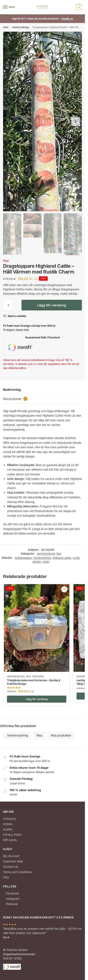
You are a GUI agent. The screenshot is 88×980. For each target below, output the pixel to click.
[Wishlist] (64, 589)
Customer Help (13, 861)
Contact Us (10, 866)
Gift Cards (10, 840)
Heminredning (20, 27)
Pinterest (12, 904)
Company (9, 818)
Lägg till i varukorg (51, 305)
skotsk (37, 561)
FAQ (6, 877)
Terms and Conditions (17, 872)
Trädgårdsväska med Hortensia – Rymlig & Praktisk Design (33, 682)
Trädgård (38, 676)
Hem (6, 27)
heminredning (42, 557)
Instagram (12, 898)
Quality (7, 829)
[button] (78, 7)
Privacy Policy (12, 834)
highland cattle (62, 557)
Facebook (12, 893)
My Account (11, 856)
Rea (58, 553)
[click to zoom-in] (42, 121)
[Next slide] (75, 121)
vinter (46, 561)
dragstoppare (23, 557)
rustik (76, 557)
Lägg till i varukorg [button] (37, 699)
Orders (7, 824)
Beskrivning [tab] (12, 390)
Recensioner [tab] (14, 399)
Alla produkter (61, 735)
